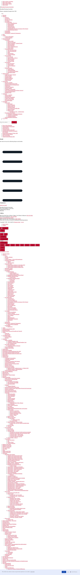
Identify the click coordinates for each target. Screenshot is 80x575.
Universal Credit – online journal (16, 434)
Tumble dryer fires (16, 419)
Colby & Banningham (12, 472)
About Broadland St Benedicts (14, 460)
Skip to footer (5, 4)
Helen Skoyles (5, 372)
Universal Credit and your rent (16, 436)
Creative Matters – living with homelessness (13, 259)
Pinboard (7, 385)
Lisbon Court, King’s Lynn (15, 501)
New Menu (4, 448)
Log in (22, 222)
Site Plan (6, 337)
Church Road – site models (13, 471)
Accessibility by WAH (4, 251)
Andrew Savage (13, 465)
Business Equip (17, 222)
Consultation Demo (6, 335)
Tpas (8, 321)
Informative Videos (9, 268)
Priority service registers (12, 536)
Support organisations (9, 389)
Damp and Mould (11, 399)
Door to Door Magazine (7, 125)
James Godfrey (10, 285)
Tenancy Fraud (10, 442)
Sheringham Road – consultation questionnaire (17, 484)
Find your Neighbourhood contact (6, 217)
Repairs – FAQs (13, 415)
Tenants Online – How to (13, 437)
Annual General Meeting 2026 (8, 136)
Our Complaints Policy (12, 343)
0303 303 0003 (30, 215)
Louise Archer (10, 290)
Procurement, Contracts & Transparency (13, 323)
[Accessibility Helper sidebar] (4, 228)
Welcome (4, 562)
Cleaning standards (11, 398)
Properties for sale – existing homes (17, 496)
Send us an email (3, 205)
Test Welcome (5, 556)
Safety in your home (12, 417)
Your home (7, 392)
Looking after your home (10, 542)
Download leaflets (11, 383)
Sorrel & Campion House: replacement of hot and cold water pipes (18, 388)
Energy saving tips (8, 538)
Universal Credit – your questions (16, 435)
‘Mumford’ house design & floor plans (15, 459)
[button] (40, 13)
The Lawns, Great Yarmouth (15, 505)
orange (27, 245)
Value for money (11, 262)
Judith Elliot (10, 288)
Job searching (7, 540)
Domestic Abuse (8, 533)
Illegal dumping (11, 407)
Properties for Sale (6, 522)
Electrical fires (10, 400)
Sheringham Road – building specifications (16, 483)
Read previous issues (12, 307)
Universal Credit (11, 431)
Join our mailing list (11, 305)
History (9, 316)
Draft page (7, 333)
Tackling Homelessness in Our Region (15, 489)
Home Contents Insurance (13, 405)
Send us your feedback (12, 308)
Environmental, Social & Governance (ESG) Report (18, 302)
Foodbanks (7, 555)
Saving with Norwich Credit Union (12, 387)
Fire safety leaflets (13, 420)
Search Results (5, 529)
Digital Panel (7, 360)
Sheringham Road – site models (14, 488)
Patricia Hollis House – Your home (9, 520)
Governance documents (9, 260)
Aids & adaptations (11, 395)
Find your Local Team (9, 565)
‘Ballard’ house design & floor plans (15, 456)
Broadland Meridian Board (13, 276)
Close (2, 230)
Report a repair (10, 409)
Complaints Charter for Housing (14, 345)
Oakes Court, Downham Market (16, 503)
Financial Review (5, 128)
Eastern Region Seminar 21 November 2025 (16, 265)
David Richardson (11, 281)
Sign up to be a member (9, 367)
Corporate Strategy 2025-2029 (8, 129)
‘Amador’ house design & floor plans (15, 455)
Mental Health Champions (13, 318)
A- (1, 234)
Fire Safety (12, 418)
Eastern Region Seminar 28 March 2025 (15, 267)
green (13, 245)
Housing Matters (11, 304)
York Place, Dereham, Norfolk (16, 517)
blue (17, 245)
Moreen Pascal (10, 294)
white (7, 245)
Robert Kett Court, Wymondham (8, 526)
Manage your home (6, 377)
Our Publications (8, 297)
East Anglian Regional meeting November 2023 (11, 353)
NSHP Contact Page (6, 451)
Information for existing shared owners (17, 508)
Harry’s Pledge (10, 315)
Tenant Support (5, 530)
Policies (11, 424)
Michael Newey (11, 293)
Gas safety (10, 426)
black (2, 245)
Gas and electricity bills (12, 535)
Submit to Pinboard (11, 386)
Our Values (7, 311)
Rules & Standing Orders (7, 527)
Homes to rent (10, 519)
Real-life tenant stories (12, 549)
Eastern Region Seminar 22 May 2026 (10, 133)
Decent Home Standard (7, 350)
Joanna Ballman (11, 287)
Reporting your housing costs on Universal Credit (20, 433)
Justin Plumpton (13, 272)
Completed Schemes (12, 475)
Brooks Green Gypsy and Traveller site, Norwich (12, 331)
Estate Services (8, 564)
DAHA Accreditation (12, 312)
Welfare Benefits (8, 554)
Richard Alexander (11, 295)
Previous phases (5, 521)
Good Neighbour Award (10, 362)
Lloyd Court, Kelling (14, 502)
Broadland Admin (6, 330)
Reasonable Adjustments (10, 344)
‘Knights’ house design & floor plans (15, 457)
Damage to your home (14, 410)
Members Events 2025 (6, 445)
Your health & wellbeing (10, 545)
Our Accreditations (8, 269)
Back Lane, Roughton (12, 461)
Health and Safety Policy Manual (16, 402)
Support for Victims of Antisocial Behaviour (16, 568)
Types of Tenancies (11, 443)
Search (3, 528)
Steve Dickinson (11, 296)
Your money (7, 551)
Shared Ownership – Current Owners (15, 422)
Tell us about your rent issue (10, 390)
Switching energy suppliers (13, 537)
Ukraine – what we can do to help (9, 559)
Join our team (7, 334)
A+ (5, 234)
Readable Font (4, 239)
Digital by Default (11, 313)
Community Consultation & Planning (15, 473)
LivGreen (4, 376)
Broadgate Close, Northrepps (13, 463)
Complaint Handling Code (13, 341)
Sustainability (7, 325)
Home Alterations (11, 404)
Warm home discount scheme (11, 391)
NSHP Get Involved (6, 452)
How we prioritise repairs (15, 411)
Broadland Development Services (14, 464)
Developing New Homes (10, 454)
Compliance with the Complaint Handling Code (17, 342)
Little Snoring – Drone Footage (8, 374)
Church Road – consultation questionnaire (16, 468)
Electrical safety (11, 425)
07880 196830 (18, 218)
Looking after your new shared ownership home (19, 423)
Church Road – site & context (13, 470)
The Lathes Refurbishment (7, 557)
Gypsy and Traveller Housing (13, 314)
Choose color (3, 242)
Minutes (9, 261)
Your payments (8, 427)
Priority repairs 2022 (14, 414)
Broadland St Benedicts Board (14, 278)
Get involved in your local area (11, 379)
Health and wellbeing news (13, 547)
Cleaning (9, 397)
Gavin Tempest (11, 282)
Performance (7, 322)
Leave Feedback (8, 336)
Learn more (32, 571)
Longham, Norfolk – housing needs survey (16, 481)
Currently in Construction (13, 476)
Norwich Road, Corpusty (13, 482)
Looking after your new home (16, 494)
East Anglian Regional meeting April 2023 (10, 352)
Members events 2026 (6, 446)
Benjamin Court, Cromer (15, 498)
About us (4, 254)
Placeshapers (10, 319)
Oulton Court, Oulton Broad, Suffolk (17, 511)
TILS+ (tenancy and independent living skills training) (15, 544)
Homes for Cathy (8, 263)
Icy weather (10, 406)
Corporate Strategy (11, 299)
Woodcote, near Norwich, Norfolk (17, 516)
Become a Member (8, 257)
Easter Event (5, 354)
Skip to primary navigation (7, 1)
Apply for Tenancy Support (10, 531)
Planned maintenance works (15, 413)
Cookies (6, 258)
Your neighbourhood (6, 563)
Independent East (11, 317)
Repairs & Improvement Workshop (9, 524)
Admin (3, 327)
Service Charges (11, 429)
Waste (6, 566)
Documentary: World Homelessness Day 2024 (11, 351)
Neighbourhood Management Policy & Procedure (17, 408)
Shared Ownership (11, 507)
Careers (4, 332)
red (22, 245)
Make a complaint (8, 340)
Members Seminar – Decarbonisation (15, 369)
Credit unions (10, 552)
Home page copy (5, 373)
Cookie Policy (5, 349)
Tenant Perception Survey (7, 134)
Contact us (4, 339)
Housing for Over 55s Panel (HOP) (12, 363)
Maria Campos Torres (14, 274)
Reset (2, 247)
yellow (32, 245)
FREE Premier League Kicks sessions (12, 378)
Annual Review (5, 127)
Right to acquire (11, 416)
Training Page (5, 558)
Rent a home (7, 518)
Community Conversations (10, 358)
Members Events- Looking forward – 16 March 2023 (18, 368)
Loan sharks (10, 553)
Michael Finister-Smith (12, 291)
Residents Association (9, 365)
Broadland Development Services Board (15, 275)
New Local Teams (6, 135)
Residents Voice (5, 525)
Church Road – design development (15, 469)
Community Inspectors (9, 359)
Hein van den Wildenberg (7, 371)
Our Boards (7, 270)
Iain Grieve (10, 284)
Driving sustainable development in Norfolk (16, 478)
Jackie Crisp (12, 279)
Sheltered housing (11, 510)
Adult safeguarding (11, 394)
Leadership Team (11, 289)
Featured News (5, 355)
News (3, 450)
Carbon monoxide (11, 396)
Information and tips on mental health (15, 548)
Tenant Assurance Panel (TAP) (11, 370)
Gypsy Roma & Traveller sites (13, 492)
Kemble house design (12, 480)
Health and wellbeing (9, 539)
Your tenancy (7, 438)
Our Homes (4, 453)
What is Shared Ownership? (15, 509)
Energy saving (8, 534)
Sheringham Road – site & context (14, 487)
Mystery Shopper (8, 364)
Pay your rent (10, 428)
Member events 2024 (6, 444)
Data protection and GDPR (13, 382)
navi (37, 245)
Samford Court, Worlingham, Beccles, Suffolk (19, 512)
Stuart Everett (12, 277)
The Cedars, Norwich (14, 515)
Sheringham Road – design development (16, 485)
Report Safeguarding (9, 346)
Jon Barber (12, 280)
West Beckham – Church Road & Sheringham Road (18, 490)
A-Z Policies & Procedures (13, 381)
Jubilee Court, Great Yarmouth (14, 479)
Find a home (7, 491)
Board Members (11, 271)
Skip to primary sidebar (7, 3)
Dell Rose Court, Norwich (15, 499)
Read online (10, 306)
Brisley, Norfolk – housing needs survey (15, 462)
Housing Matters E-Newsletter (8, 126)
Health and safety (11, 401)
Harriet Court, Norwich (14, 500)
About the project (5, 253)
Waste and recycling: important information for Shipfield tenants (15, 561)
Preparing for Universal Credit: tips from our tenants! (20, 432)
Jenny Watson (10, 286)
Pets (8, 441)
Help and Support (8, 380)
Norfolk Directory (8, 543)
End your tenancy (11, 439)
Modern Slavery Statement (13, 324)
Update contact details (9, 348)
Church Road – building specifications (15, 466)
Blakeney (12, 474)
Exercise (9, 546)
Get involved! (5, 356)
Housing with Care (11, 497)
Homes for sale (10, 493)
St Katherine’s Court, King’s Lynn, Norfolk (18, 514)
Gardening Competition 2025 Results (12, 361)
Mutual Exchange (11, 506)
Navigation (3, 236)
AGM (6, 256)
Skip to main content (6, 2)
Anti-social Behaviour (9, 567)
